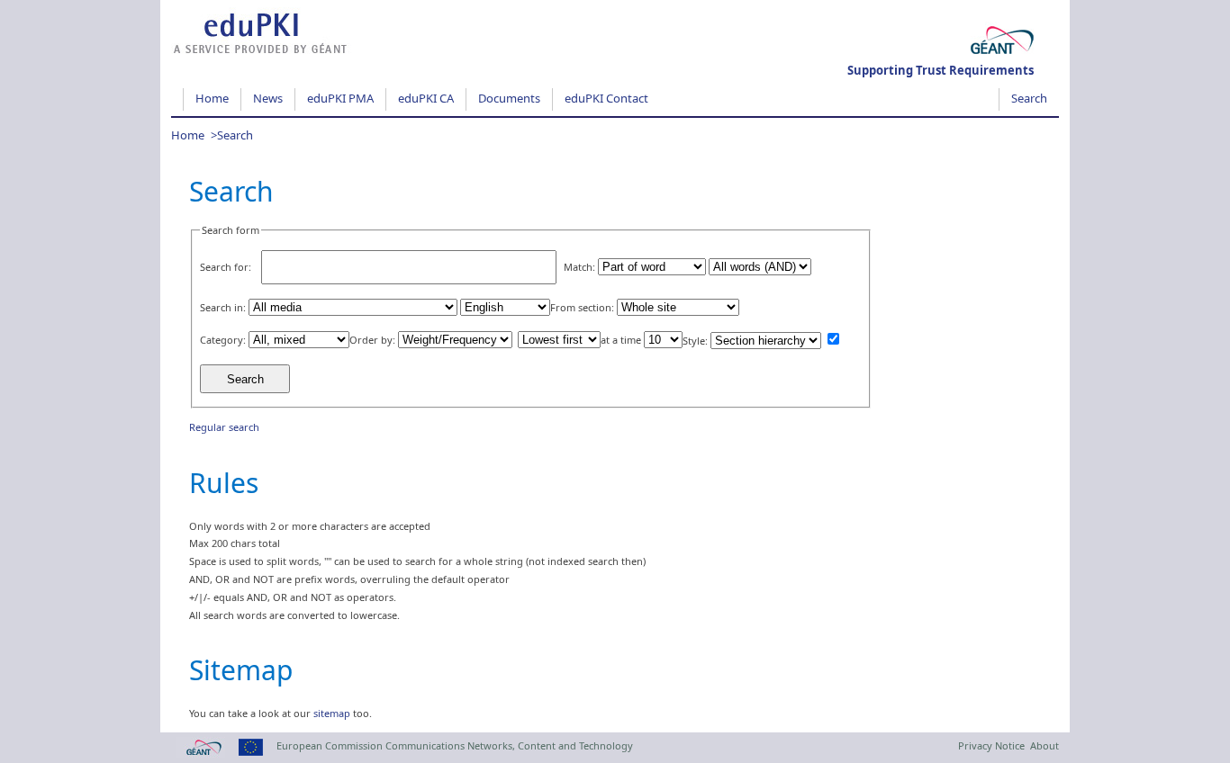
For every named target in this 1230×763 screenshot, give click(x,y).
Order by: (372, 339)
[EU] (248, 753)
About (1044, 745)
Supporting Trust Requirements (940, 70)
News (268, 98)
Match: (579, 267)
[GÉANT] (198, 753)
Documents (509, 98)
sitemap (331, 713)
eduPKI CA (426, 98)
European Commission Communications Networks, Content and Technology (454, 745)
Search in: (223, 307)
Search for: (225, 267)
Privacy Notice (991, 745)
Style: (695, 340)
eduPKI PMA (340, 98)
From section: (582, 307)
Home (212, 98)
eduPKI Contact (606, 98)
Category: (223, 339)
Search (1029, 98)
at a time (621, 339)
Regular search (224, 427)
